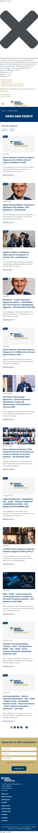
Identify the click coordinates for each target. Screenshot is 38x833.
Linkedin (4, 818)
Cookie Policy (5, 94)
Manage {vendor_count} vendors (12, 84)
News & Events (6, 797)
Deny (6, 89)
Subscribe (18, 768)
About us (4, 794)
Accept (2, 89)
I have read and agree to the (19, 762)
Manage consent (5, 832)
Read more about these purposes (12, 86)
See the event (7, 270)
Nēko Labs (28, 829)
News (12, 130)
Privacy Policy (5, 96)
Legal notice (5, 806)
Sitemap (4, 814)
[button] (19, 29)
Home (3, 111)
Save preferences (26, 89)
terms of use (29, 762)
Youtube (4, 821)
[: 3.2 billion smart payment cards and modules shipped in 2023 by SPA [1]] (19, 535)
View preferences (14, 89)
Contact (4, 802)
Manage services (6, 82)
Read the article (8, 175)
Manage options (6, 80)
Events (5, 130)
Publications (5, 800)
